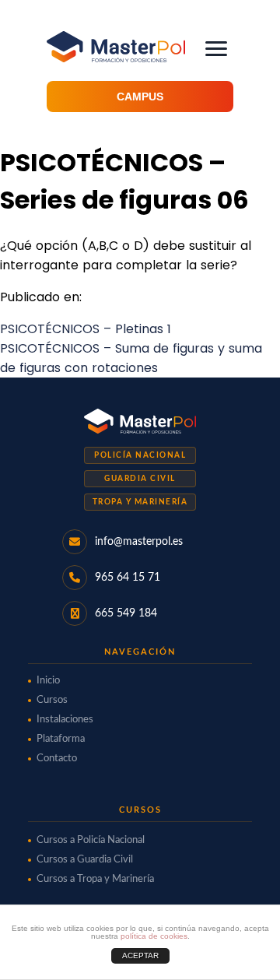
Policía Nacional (140, 455)
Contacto (57, 758)
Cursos (52, 700)
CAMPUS (140, 96)
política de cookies (154, 936)
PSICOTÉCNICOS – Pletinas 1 (85, 329)
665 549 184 (126, 613)
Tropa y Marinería (140, 502)
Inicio (48, 681)
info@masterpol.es (139, 541)
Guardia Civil (140, 479)
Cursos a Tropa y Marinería (95, 879)
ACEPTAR (140, 955)
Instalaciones (65, 720)
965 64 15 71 (127, 577)
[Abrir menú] (216, 48)
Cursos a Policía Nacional (91, 840)
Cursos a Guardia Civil (85, 860)
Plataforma (61, 739)
